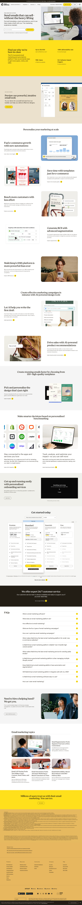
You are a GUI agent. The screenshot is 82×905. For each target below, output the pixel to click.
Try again (59, 492)
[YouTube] (49, 893)
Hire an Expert (65, 866)
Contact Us (65, 864)
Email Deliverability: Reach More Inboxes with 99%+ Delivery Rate (61, 773)
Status (7, 877)
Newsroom (51, 866)
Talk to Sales (65, 870)
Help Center (65, 868)
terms (35, 817)
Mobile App (8, 879)
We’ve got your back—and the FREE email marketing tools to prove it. (19, 852)
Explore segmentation (52, 240)
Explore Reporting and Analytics (49, 467)
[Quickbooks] (47, 888)
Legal (43, 900)
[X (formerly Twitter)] (40, 893)
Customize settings (73, 902)
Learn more (8, 498)
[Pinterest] (51, 893)
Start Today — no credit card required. (49, 1)
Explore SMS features (9, 275)
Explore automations (9, 211)
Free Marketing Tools (23, 866)
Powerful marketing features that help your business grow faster (18, 848)
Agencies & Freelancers (38, 864)
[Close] (80, 902)
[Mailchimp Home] (5, 4)
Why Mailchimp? (9, 864)
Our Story (51, 864)
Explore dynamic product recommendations (55, 355)
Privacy (38, 900)
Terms (41, 900)
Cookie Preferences (48, 900)
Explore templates (7, 398)
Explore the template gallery (53, 181)
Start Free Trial (67, 4)
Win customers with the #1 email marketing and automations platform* (19, 850)
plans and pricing (37, 824)
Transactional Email (9, 870)
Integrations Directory (24, 870)
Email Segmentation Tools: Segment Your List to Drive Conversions (61, 743)
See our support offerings (40, 600)
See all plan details (40, 580)
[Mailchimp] (54, 888)
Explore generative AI (8, 320)
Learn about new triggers (10, 153)
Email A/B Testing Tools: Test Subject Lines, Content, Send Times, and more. (20, 774)
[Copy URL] (59, 489)
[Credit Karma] (40, 888)
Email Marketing (9, 868)
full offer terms (34, 839)
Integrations (25, 4)
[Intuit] (27, 889)
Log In (75, 4)
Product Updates (9, 866)
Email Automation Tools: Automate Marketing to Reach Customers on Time (40, 773)
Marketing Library (23, 864)
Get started (41, 803)
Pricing (39, 4)
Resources (32, 4)
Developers (36, 866)
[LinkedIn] (46, 893)
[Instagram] (43, 893)
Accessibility (51, 872)
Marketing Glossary (23, 868)
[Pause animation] (43, 215)
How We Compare (9, 872)
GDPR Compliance (9, 874)
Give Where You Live (52, 868)
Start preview (8, 106)
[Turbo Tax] (33, 888)
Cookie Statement (44, 903)
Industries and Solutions (15, 4)
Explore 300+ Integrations (9, 467)
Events (35, 868)
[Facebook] (38, 893)
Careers (50, 870)
